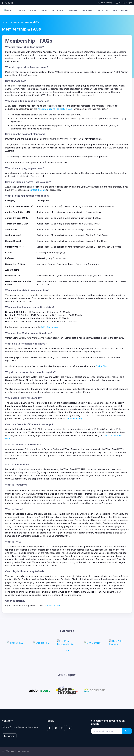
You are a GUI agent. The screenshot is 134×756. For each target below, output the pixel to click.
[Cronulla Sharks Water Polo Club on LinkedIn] (12, 2)
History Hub (87, 10)
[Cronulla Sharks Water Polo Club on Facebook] (2, 2)
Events (44, 10)
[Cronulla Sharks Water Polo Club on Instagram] (9, 2)
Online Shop (58, 10)
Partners (73, 10)
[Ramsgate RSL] (15, 642)
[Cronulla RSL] (41, 642)
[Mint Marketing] (93, 642)
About (33, 10)
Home (22, 10)
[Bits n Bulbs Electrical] (119, 643)
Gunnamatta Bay (74, 418)
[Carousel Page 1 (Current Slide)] (65, 650)
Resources (103, 10)
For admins (9, 736)
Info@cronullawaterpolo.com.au (21, 727)
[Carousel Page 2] (68, 650)
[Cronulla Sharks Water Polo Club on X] (5, 2)
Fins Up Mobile (120, 10)
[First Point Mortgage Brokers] (67, 643)
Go (126, 731)
